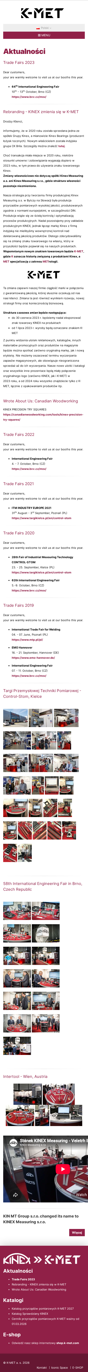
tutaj (61, 146)
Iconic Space (59, 1367)
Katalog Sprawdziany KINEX (30, 1313)
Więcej (77, 1232)
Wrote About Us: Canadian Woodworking (39, 1289)
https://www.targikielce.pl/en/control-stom (41, 518)
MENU (45, 35)
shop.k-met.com (67, 1343)
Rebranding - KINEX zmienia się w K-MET (39, 1284)
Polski (45, 27)
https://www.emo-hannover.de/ (33, 657)
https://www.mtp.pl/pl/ (27, 639)
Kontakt (42, 1367)
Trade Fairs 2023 (23, 1279)
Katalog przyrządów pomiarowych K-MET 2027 (43, 1308)
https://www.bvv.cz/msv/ (29, 96)
